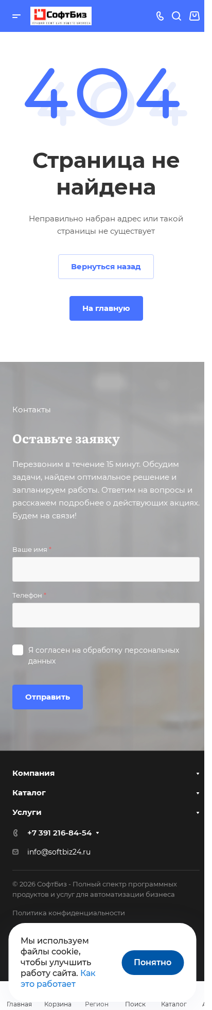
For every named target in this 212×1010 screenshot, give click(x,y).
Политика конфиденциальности (68, 913)
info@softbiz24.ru (59, 852)
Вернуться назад (106, 266)
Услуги (27, 812)
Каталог (29, 792)
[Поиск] (176, 16)
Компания (33, 773)
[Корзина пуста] (194, 16)
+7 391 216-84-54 (59, 833)
